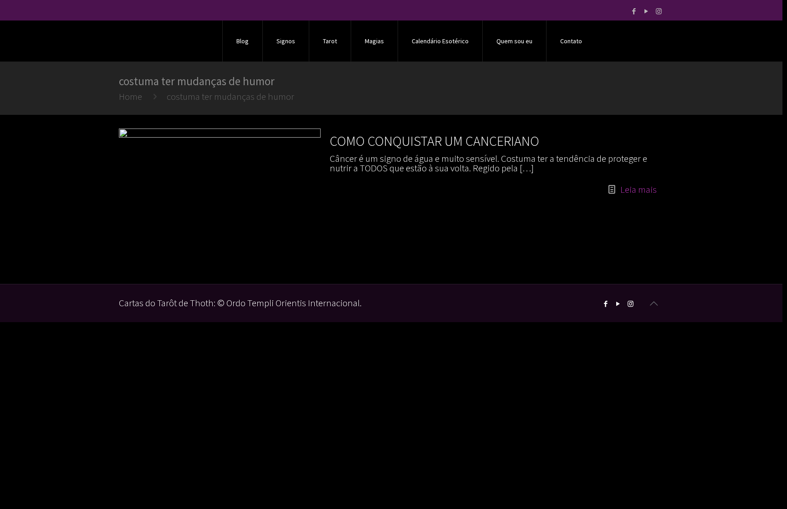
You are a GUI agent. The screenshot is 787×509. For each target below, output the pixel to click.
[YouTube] (646, 11)
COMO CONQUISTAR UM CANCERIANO (434, 140)
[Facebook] (634, 11)
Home (130, 96)
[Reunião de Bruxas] (166, 41)
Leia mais (638, 189)
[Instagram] (659, 11)
